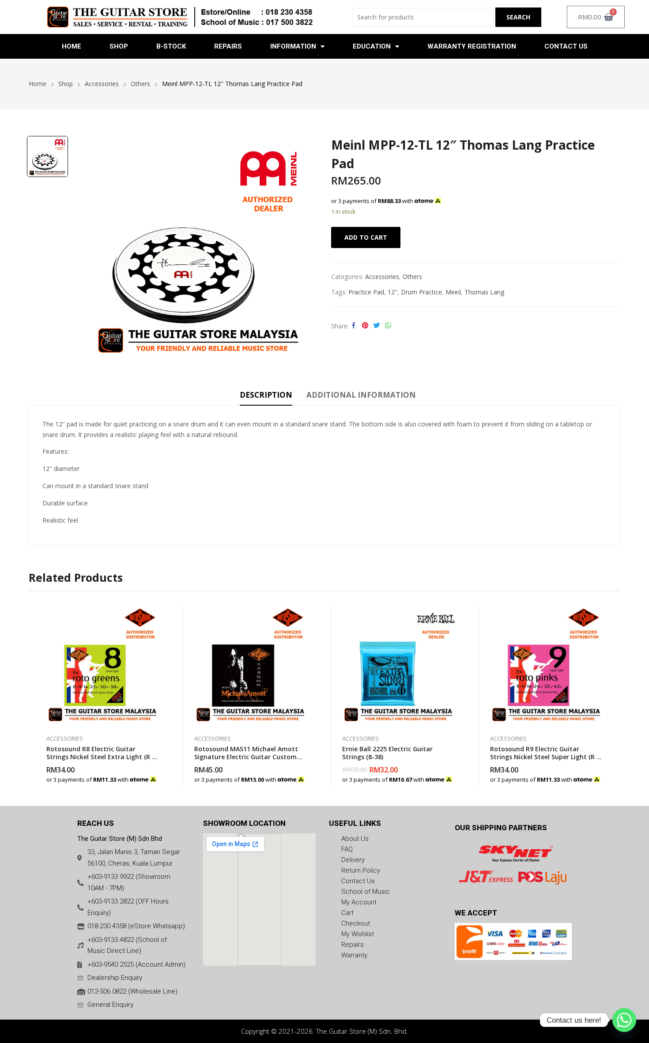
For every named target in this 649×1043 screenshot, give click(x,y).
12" (392, 292)
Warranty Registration (471, 46)
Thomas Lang (484, 292)
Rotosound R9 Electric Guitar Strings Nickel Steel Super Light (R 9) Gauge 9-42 (546, 757)
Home (71, 46)
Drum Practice (421, 292)
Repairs (228, 46)
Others (412, 276)
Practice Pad (366, 292)
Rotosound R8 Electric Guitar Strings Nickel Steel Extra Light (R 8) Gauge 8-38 (101, 757)
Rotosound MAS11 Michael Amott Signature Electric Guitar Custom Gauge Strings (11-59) (246, 757)
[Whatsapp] (624, 1020)
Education (372, 46)
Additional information (361, 395)
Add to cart (365, 237)
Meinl (453, 292)
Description (266, 395)
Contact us (566, 46)
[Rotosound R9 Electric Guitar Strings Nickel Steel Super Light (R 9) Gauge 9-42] (546, 665)
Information (293, 46)
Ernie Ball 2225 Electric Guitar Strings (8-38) (387, 753)
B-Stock (171, 46)
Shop (118, 46)
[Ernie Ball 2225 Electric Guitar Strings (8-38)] (398, 665)
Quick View (159, 613)
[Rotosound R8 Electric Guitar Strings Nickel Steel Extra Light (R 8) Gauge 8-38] (102, 665)
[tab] (266, 396)
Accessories (382, 276)
